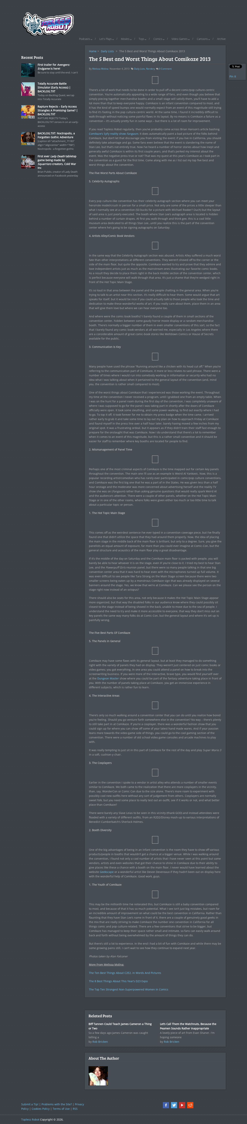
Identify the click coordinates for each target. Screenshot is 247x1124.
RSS (75, 1109)
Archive (221, 39)
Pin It (232, 76)
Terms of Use (61, 1109)
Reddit (190, 1105)
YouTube (182, 1105)
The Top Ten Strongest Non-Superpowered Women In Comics (128, 989)
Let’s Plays (105, 39)
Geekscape (107, 872)
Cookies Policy (41, 1109)
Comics (157, 39)
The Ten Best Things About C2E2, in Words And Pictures (125, 973)
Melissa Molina (100, 68)
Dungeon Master (108, 678)
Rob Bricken (100, 1041)
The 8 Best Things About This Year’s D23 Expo (118, 981)
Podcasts (84, 39)
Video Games (180, 39)
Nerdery (150, 68)
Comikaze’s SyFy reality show (113, 133)
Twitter (174, 1105)
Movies (125, 39)
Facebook (166, 1105)
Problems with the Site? (56, 1104)
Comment (165, 68)
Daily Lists (107, 51)
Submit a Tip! (29, 1104)
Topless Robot (30, 1119)
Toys (141, 39)
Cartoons (202, 39)
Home (92, 51)
